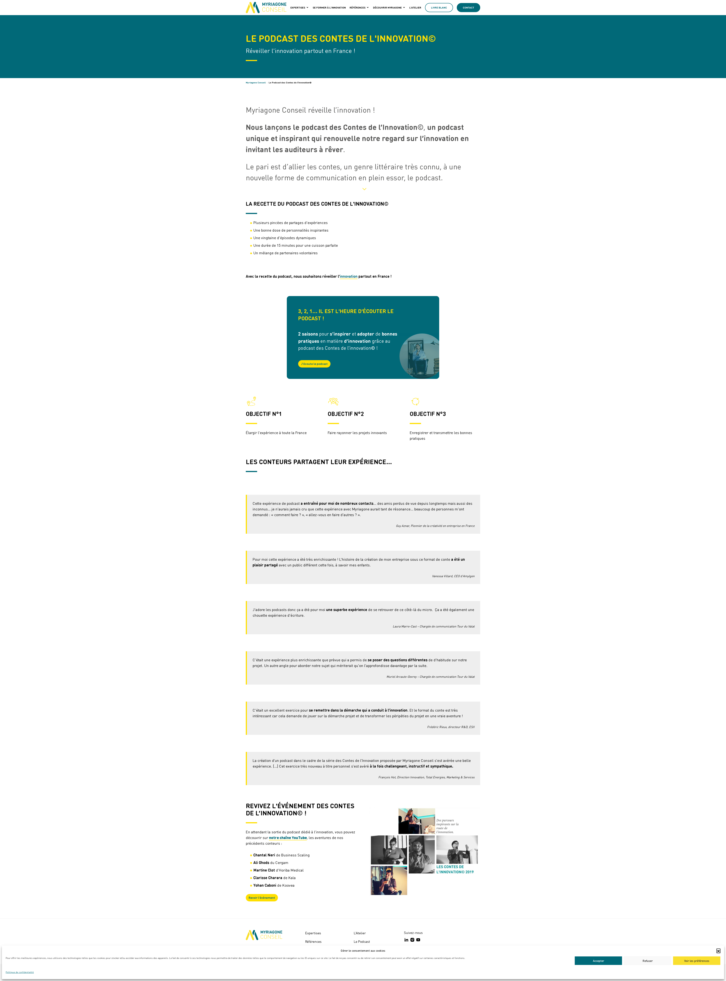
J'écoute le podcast (314, 364)
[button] (718, 950)
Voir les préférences (696, 961)
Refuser (648, 961)
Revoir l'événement (262, 898)
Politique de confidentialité (20, 972)
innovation (349, 276)
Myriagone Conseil (256, 82)
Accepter (598, 961)
